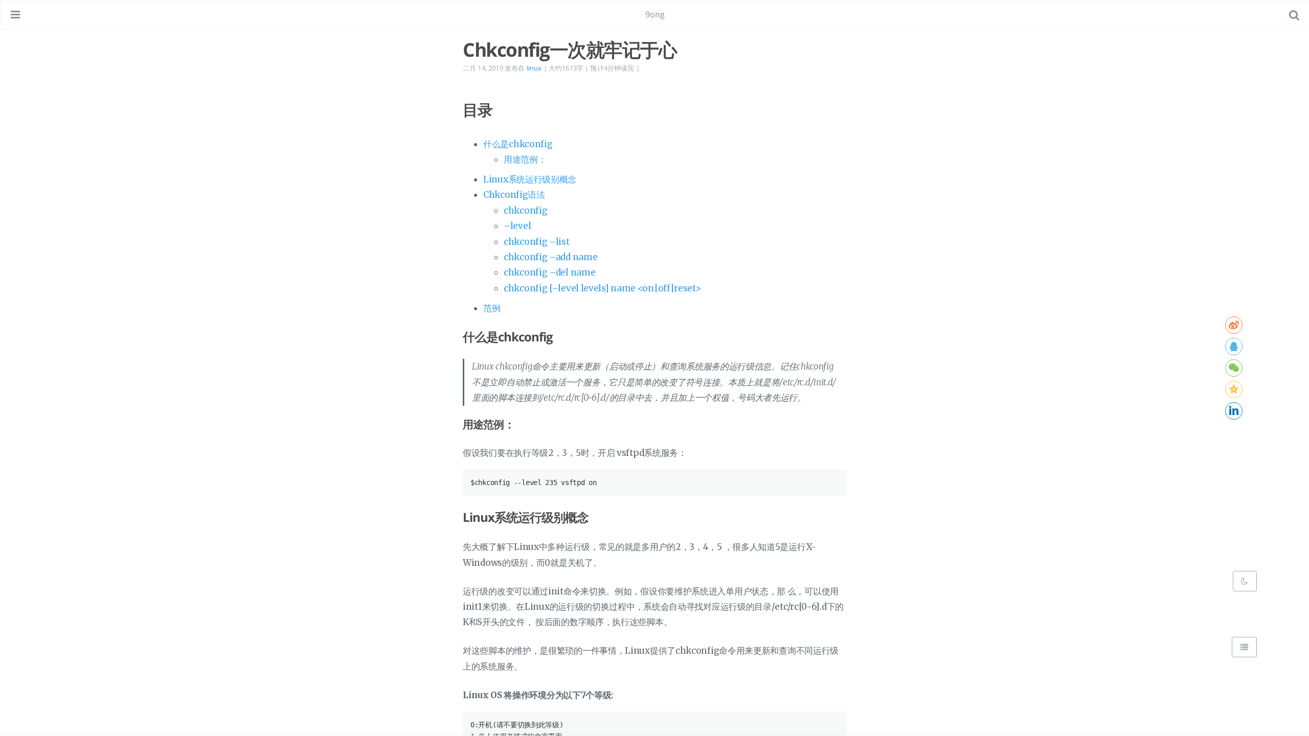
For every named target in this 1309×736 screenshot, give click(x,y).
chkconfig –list (537, 241)
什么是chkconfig (517, 144)
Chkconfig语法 (514, 194)
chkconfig (525, 210)
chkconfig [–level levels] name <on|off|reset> (602, 288)
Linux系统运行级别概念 (529, 179)
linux (534, 68)
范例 (491, 308)
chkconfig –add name (550, 257)
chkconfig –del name (549, 272)
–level (517, 226)
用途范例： (525, 159)
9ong (655, 14)
